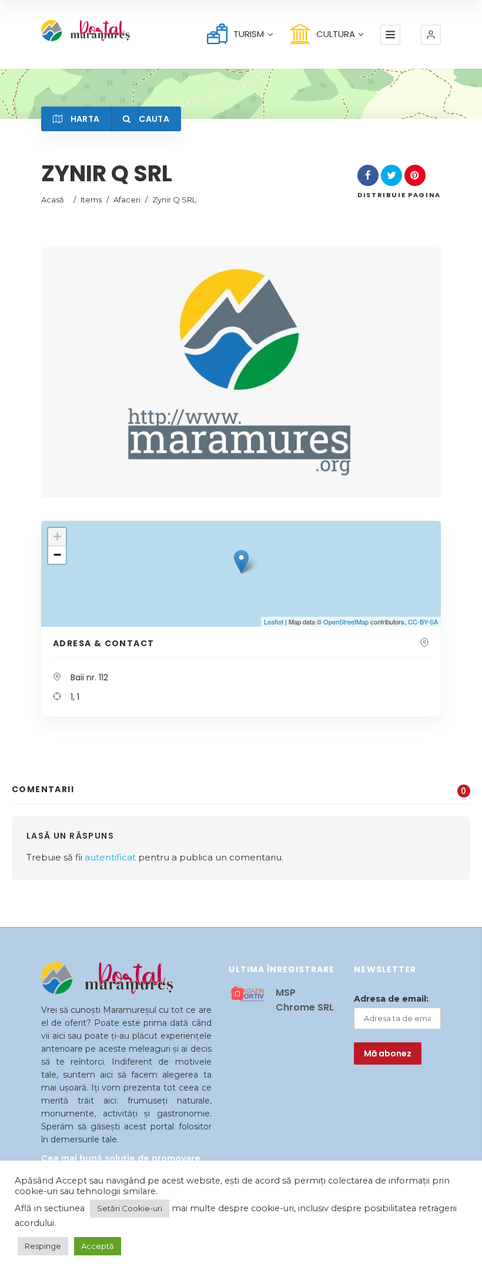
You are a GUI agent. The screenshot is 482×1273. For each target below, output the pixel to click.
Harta (83, 119)
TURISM (248, 34)
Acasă (52, 199)
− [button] (57, 554)
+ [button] (57, 536)
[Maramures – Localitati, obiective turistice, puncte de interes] (73, 30)
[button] (431, 35)
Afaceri (126, 199)
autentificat (110, 857)
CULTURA (335, 34)
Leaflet (273, 621)
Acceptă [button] (97, 1246)
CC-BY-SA (423, 621)
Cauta (153, 119)
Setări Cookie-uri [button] (129, 1208)
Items (91, 199)
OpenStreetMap (346, 621)
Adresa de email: (391, 998)
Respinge (43, 1246)
